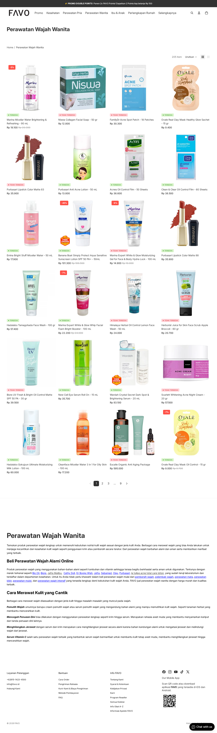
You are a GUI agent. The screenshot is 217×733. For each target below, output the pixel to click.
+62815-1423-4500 (16, 679)
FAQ (60, 697)
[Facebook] (164, 672)
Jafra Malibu (55, 573)
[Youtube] (176, 672)
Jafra (97, 573)
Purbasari (124, 573)
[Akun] (199, 13)
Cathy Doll (69, 573)
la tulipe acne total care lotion (147, 573)
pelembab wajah (164, 576)
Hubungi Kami (13, 688)
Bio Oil (35, 573)
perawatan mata (184, 576)
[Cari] (192, 13)
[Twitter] (188, 672)
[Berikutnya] (127, 483)
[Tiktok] (182, 672)
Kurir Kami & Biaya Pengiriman (73, 688)
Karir (112, 693)
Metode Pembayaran (68, 693)
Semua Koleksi (117, 702)
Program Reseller (118, 697)
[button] (191, 57)
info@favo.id (13, 684)
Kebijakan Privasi (118, 688)
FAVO (17, 723)
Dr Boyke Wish (84, 573)
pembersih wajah (144, 576)
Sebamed (106, 573)
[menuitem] (167, 13)
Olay (115, 573)
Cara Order (63, 679)
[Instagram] (170, 672)
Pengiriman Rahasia (68, 684)
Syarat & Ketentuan (119, 684)
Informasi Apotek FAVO (121, 711)
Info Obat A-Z (116, 706)
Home (10, 47)
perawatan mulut (22, 580)
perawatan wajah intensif (51, 580)
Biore (43, 573)
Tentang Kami (116, 679)
